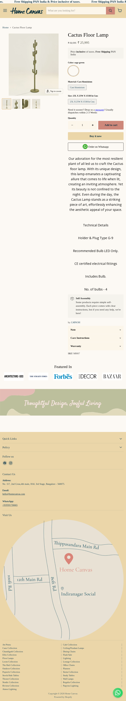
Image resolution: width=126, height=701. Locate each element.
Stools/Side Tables (10, 675)
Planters (66, 668)
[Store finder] (63, 579)
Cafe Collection (70, 644)
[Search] (110, 10)
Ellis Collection (9, 655)
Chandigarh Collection (12, 651)
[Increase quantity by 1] (93, 125)
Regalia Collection (71, 682)
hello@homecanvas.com (13, 494)
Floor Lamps (8, 658)
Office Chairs (69, 665)
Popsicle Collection (11, 672)
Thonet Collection (10, 679)
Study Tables (68, 675)
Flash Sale (67, 655)
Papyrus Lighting (70, 685)
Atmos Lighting (9, 689)
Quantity (72, 118)
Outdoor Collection (11, 668)
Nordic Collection (10, 682)
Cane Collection (9, 648)
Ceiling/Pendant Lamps (73, 648)
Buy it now (96, 136)
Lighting (67, 658)
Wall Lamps (68, 679)
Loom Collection (10, 661)
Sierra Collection (70, 672)
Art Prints (6, 644)
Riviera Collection (10, 685)
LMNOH (75, 322)
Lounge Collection (71, 661)
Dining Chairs (69, 651)
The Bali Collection (11, 665)
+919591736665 (10, 505)
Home (5, 27)
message (99, 109)
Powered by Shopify (63, 697)
